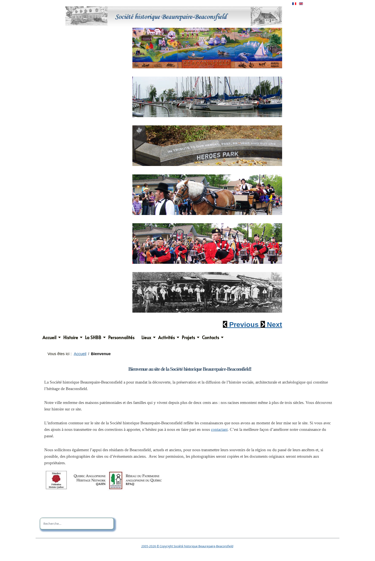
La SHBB (93, 337)
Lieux (146, 337)
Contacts (210, 337)
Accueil (49, 337)
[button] (242, 324)
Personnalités (121, 337)
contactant (219, 429)
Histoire (70, 337)
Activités (166, 337)
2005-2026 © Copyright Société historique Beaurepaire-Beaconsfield (187, 546)
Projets (188, 337)
